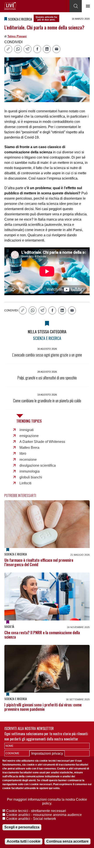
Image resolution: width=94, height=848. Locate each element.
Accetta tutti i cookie (23, 841)
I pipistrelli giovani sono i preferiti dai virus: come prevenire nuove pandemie (43, 707)
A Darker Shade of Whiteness (42, 442)
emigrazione (29, 436)
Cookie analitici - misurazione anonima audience (44, 815)
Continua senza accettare (67, 841)
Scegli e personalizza (21, 827)
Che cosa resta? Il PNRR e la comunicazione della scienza (42, 635)
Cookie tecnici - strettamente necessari (36, 811)
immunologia (29, 471)
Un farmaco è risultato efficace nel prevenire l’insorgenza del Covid (38, 562)
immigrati (26, 430)
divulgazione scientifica (37, 465)
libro (22, 453)
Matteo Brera (29, 447)
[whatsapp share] (18, 49)
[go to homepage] (10, 6)
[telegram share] (27, 49)
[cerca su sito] (76, 6)
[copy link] (8, 49)
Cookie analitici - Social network (31, 819)
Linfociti (25, 483)
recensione (28, 459)
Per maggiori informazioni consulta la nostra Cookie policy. (47, 801)
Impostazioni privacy (47, 753)
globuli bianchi (30, 477)
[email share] (56, 49)
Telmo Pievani (17, 36)
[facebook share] (37, 49)
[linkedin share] (47, 49)
